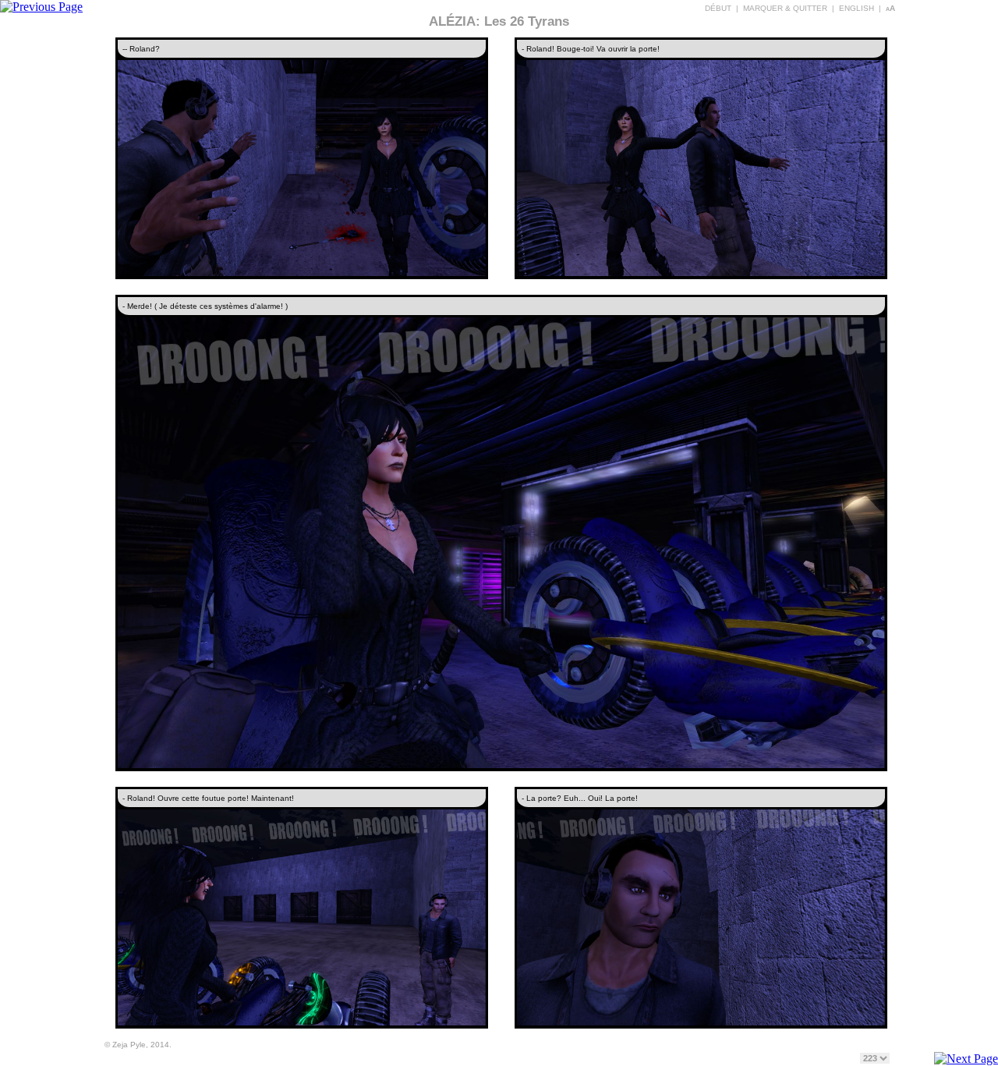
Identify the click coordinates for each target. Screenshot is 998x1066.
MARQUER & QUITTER (785, 8)
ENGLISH (856, 8)
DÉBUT (718, 8)
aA (890, 8)
